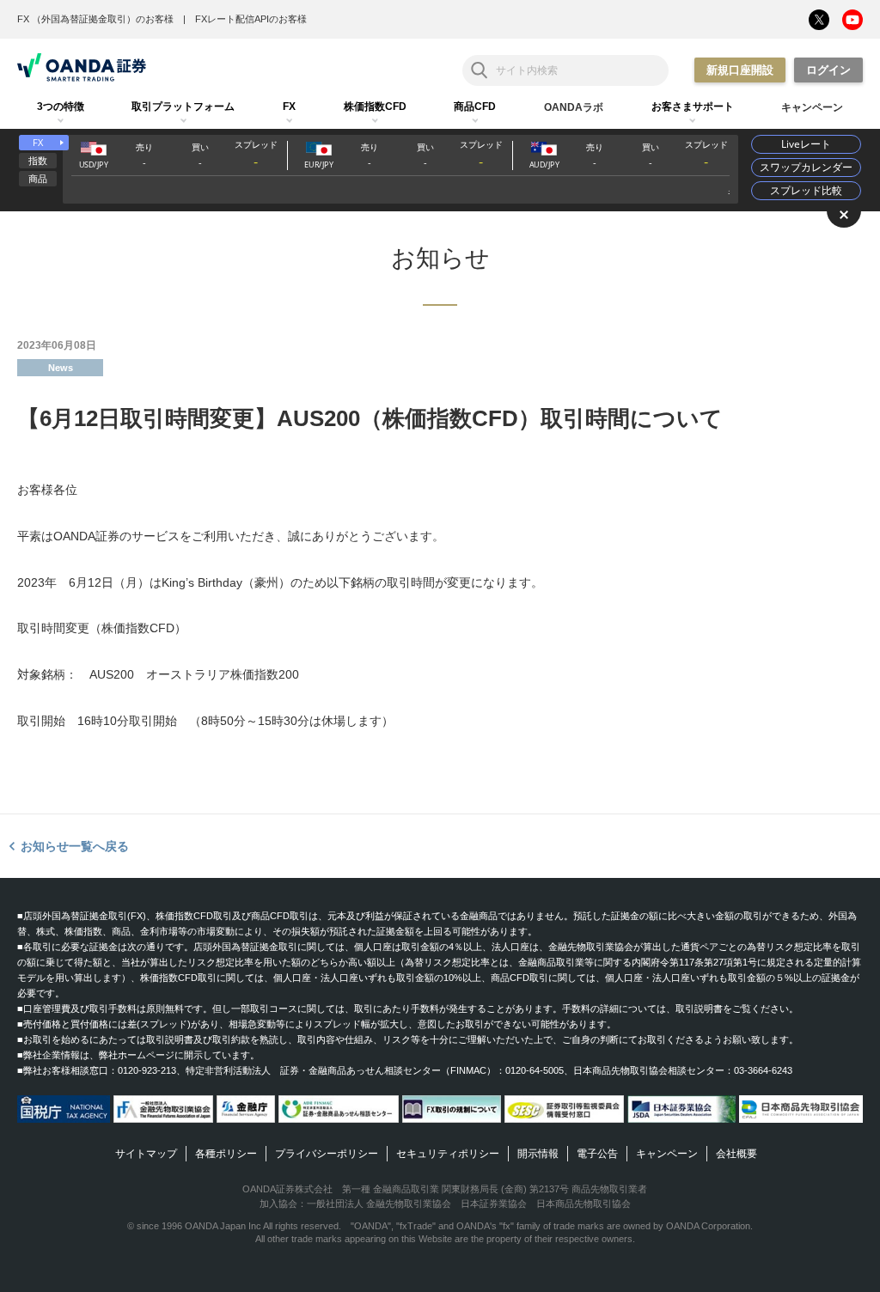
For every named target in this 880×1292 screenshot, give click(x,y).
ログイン (828, 70)
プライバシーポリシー (326, 1154)
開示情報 (538, 1154)
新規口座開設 (739, 70)
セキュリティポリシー (447, 1154)
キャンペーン (667, 1154)
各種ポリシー (226, 1154)
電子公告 (597, 1154)
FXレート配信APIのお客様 (251, 19)
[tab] (60, 107)
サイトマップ (146, 1154)
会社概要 (736, 1154)
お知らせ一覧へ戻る (75, 846)
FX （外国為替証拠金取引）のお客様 (95, 19)
